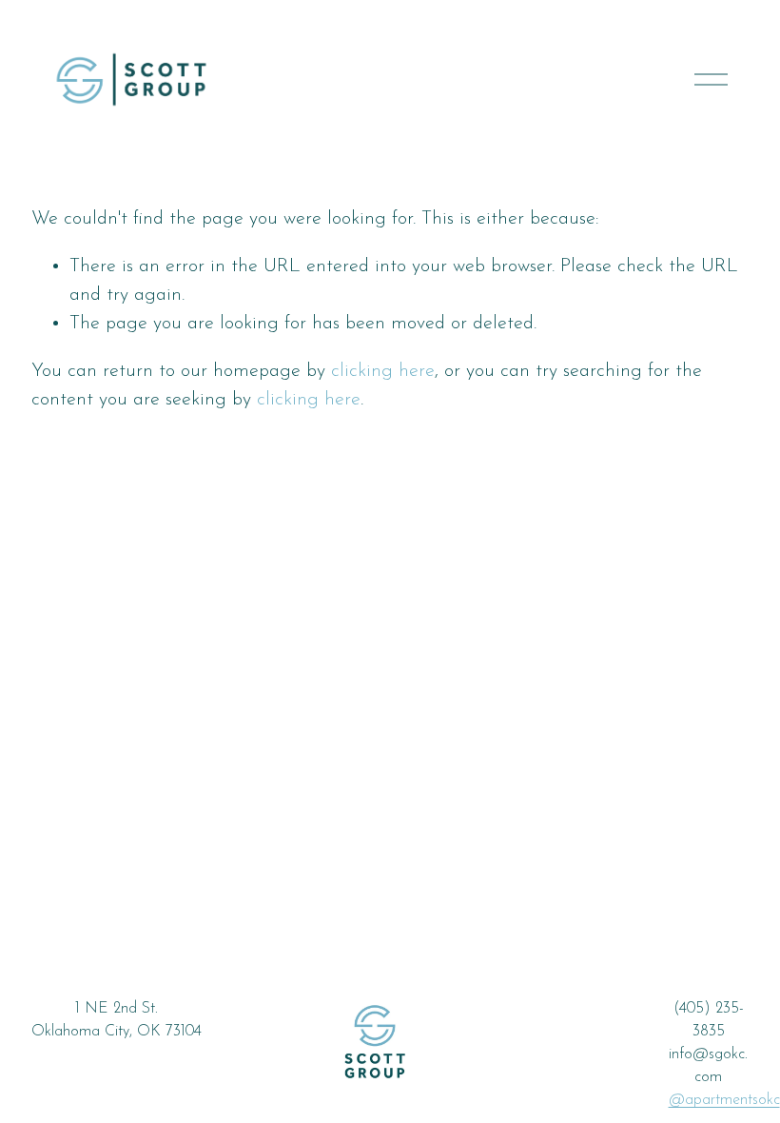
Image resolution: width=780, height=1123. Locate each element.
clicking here (383, 371)
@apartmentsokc (724, 1100)
